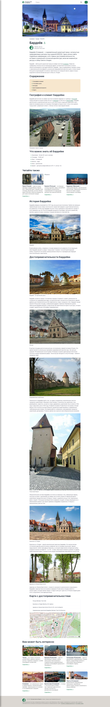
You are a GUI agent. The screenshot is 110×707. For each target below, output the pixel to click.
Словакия (32, 38)
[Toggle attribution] (79, 636)
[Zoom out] (79, 616)
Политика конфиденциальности (68, 703)
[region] (55, 625)
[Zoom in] (79, 614)
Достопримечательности (39, 87)
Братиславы (69, 100)
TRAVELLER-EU (38, 47)
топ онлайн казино (79, 703)
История (35, 85)
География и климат (38, 81)
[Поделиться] (45, 43)
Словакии (66, 64)
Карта (34, 90)
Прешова (55, 100)
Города (37, 38)
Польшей (74, 98)
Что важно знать (37, 83)
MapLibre (76, 636)
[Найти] (81, 2)
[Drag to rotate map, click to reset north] (79, 618)
